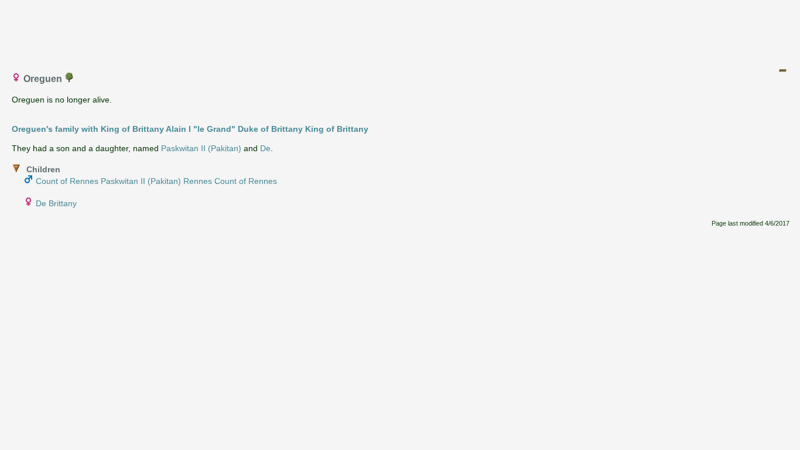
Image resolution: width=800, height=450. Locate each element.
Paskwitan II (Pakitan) (201, 148)
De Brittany (56, 203)
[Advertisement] (400, 31)
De (265, 148)
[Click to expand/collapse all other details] (782, 70)
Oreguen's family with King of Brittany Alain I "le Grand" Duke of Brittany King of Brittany (190, 129)
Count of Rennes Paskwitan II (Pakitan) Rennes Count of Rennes (156, 181)
